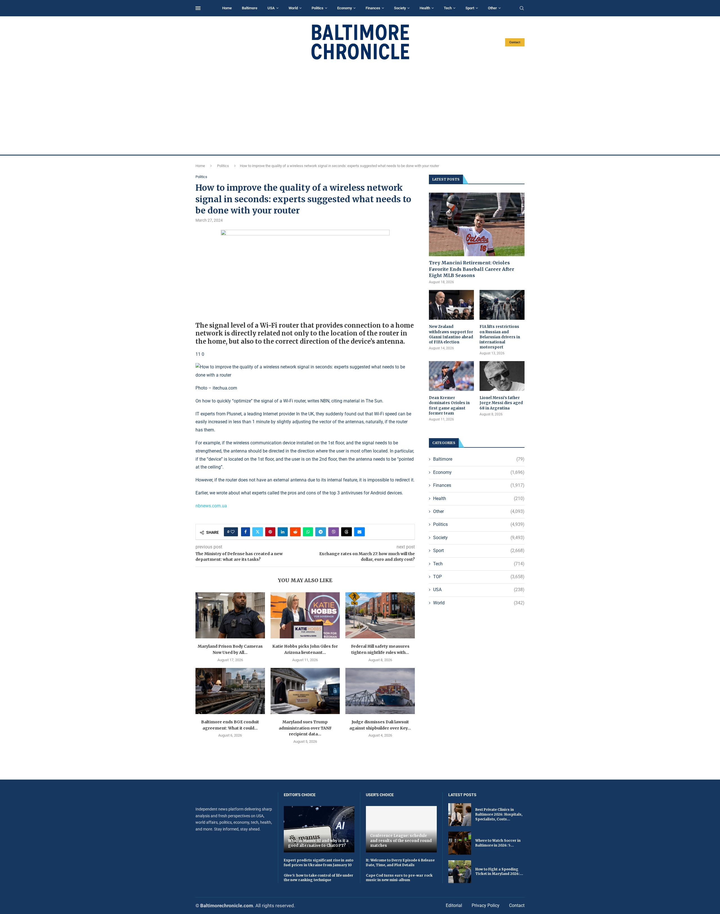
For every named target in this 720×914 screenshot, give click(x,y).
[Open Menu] (198, 8)
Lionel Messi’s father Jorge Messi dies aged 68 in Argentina (501, 402)
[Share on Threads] (346, 531)
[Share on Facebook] (245, 531)
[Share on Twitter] (257, 531)
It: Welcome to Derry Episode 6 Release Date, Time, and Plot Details (400, 862)
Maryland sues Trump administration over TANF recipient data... (305, 728)
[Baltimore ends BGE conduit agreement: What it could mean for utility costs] (230, 691)
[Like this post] (233, 531)
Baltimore (249, 8)
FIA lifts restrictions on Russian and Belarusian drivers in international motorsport (500, 337)
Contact (514, 42)
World (293, 8)
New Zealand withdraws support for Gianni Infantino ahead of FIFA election (451, 334)
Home (227, 8)
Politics (317, 8)
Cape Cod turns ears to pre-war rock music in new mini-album (399, 877)
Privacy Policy (486, 905)
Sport (469, 8)
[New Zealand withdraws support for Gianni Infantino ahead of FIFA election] (451, 305)
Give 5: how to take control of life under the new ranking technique (318, 877)
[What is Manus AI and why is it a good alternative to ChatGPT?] (319, 829)
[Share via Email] (359, 531)
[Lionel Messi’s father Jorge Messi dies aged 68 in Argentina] (502, 376)
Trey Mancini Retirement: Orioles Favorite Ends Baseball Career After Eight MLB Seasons (471, 269)
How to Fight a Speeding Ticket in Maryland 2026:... (499, 871)
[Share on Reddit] (295, 531)
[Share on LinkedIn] (283, 531)
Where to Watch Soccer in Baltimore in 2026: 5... (498, 842)
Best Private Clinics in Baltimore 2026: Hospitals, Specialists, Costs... (498, 814)
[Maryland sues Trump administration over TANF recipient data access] (305, 691)
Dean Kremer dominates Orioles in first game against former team (449, 405)
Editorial (454, 905)
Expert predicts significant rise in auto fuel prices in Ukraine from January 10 (318, 862)
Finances (373, 8)
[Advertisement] (360, 107)
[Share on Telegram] (320, 531)
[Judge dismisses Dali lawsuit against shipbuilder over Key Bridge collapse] (380, 691)
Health (425, 8)
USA (271, 8)
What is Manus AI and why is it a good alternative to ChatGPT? (318, 843)
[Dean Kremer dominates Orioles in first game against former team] (451, 376)
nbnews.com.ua (211, 505)
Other (492, 8)
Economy (344, 8)
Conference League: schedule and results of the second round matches (401, 840)
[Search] (522, 8)
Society (400, 8)
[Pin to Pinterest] (270, 531)
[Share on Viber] (333, 531)
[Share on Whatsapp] (308, 531)
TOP (479, 576)
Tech (448, 8)
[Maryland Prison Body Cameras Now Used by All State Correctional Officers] (230, 615)
